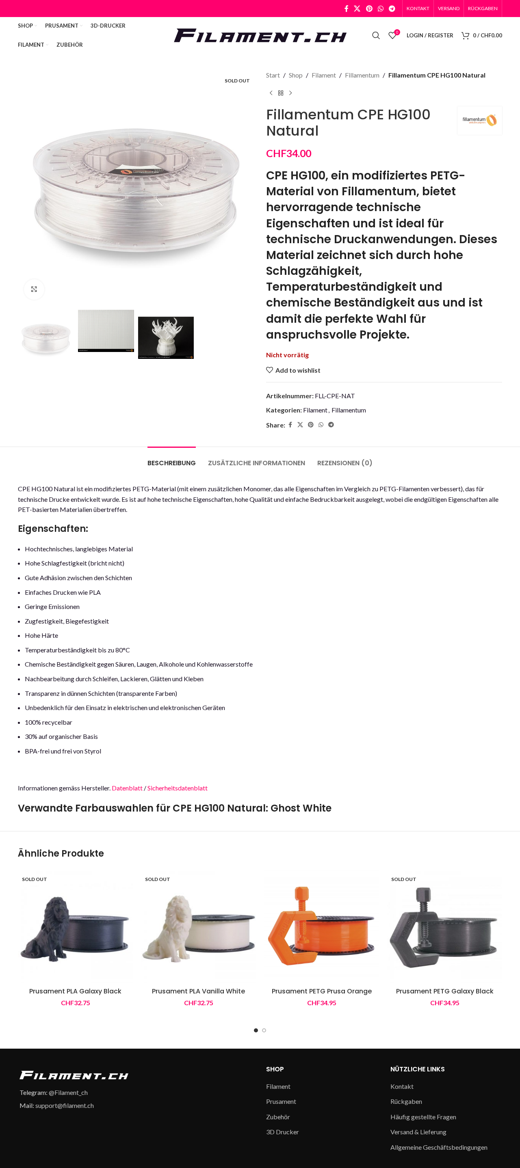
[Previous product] (271, 93)
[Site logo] (260, 34)
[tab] (171, 459)
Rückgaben (406, 1101)
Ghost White (301, 808)
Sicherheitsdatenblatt (177, 788)
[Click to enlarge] (34, 289)
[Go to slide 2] (264, 1030)
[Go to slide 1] (256, 1030)
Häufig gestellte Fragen (423, 1117)
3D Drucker (282, 1132)
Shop (296, 75)
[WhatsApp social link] (380, 8)
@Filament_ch (68, 1092)
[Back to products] (281, 93)
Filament (324, 75)
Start (273, 75)
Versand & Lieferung (418, 1132)
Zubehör (278, 1117)
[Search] (376, 35)
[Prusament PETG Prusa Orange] (321, 925)
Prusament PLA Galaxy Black (75, 991)
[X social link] (357, 8)
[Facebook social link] (346, 8)
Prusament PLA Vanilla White (198, 991)
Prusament (281, 1101)
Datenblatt (127, 788)
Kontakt (402, 1086)
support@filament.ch (64, 1105)
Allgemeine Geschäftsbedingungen (439, 1147)
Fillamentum (362, 75)
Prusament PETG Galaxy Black (445, 991)
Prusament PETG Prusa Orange (322, 991)
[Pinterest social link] (369, 8)
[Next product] (290, 93)
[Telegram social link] (392, 8)
